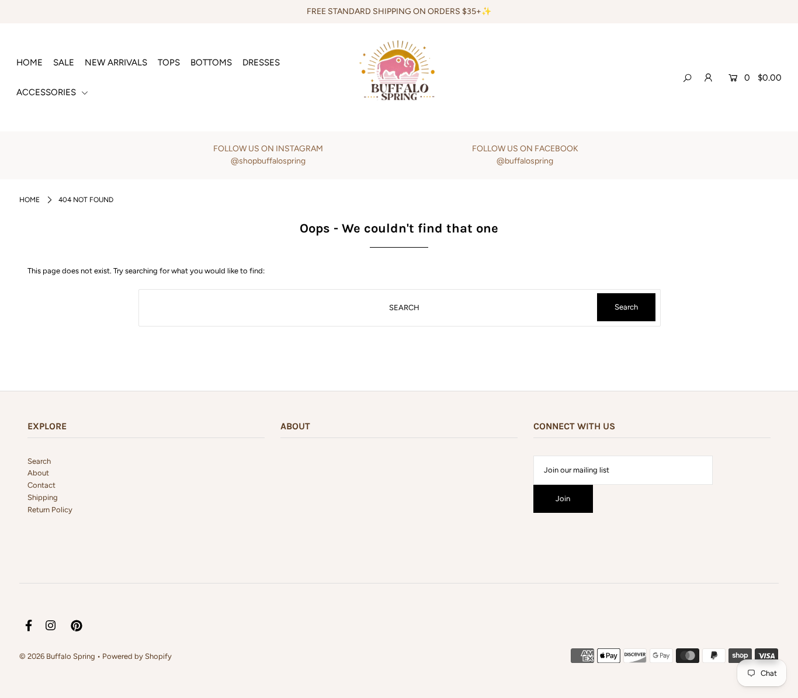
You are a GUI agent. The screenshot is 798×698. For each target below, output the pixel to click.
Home (29, 200)
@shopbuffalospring (268, 161)
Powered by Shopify (137, 656)
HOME (29, 62)
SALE (63, 62)
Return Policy (49, 509)
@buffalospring (525, 161)
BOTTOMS (211, 62)
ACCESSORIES (47, 92)
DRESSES (261, 62)
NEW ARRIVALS (116, 62)
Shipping (42, 497)
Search (39, 461)
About (38, 472)
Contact (41, 485)
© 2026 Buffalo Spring (58, 656)
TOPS (169, 62)
